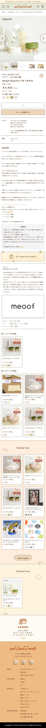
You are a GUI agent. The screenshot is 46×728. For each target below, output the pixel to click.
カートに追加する (23, 112)
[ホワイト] (26, 402)
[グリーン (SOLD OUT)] (11, 97)
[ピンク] (15, 97)
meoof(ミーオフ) (13, 12)
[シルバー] (31, 547)
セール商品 (17, 339)
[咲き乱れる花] (8, 402)
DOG (16, 77)
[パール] (33, 547)
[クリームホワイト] (3, 97)
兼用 (19, 77)
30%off (16, 342)
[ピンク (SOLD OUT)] (11, 365)
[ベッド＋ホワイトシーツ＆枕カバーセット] (3, 435)
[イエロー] (7, 97)
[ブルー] (29, 547)
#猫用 (16, 326)
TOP (3, 12)
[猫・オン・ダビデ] (31, 515)
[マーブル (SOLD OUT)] (26, 547)
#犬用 (11, 326)
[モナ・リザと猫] (26, 515)
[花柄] (28, 402)
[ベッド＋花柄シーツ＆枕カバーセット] (6, 435)
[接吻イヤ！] (29, 515)
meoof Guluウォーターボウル (32, 12)
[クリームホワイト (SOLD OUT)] (3, 365)
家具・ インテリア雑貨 (21, 324)
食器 (11, 324)
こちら (22, 247)
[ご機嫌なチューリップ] (6, 402)
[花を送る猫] (3, 402)
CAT (12, 77)
